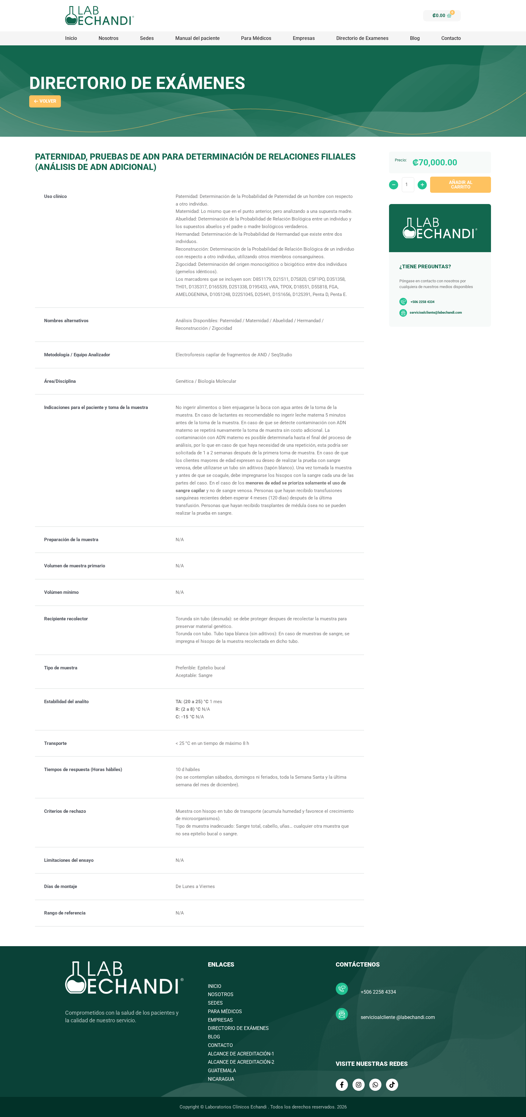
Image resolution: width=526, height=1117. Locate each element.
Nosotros (108, 38)
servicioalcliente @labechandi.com (398, 1017)
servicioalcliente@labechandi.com (436, 313)
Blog (415, 38)
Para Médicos (256, 38)
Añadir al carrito (460, 185)
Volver (48, 101)
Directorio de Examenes (362, 38)
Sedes (147, 38)
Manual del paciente (197, 38)
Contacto (451, 38)
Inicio (71, 38)
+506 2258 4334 (378, 992)
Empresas (304, 38)
